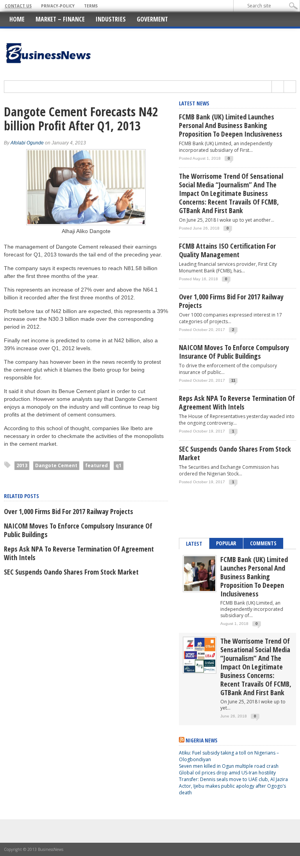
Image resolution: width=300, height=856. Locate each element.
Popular (226, 543)
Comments (263, 543)
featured (96, 465)
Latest (194, 543)
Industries (111, 19)
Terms (91, 6)
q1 (118, 465)
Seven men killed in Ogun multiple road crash (229, 766)
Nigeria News (202, 740)
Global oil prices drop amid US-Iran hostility (227, 772)
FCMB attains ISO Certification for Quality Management (227, 250)
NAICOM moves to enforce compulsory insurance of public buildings (78, 530)
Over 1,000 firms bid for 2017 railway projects (68, 511)
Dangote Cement (56, 465)
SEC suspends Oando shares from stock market (71, 572)
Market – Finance (60, 19)
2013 (21, 465)
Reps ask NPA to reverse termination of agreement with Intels (79, 553)
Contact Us (18, 6)
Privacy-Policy (58, 6)
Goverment (152, 19)
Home (17, 19)
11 (233, 380)
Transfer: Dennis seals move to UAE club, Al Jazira (234, 779)
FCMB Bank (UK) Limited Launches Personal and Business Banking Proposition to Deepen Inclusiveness (230, 125)
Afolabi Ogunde (27, 143)
